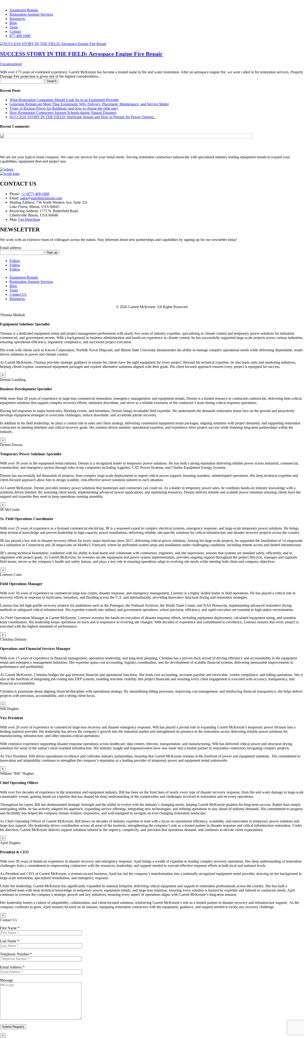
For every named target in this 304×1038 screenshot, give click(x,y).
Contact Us (18, 294)
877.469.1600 (20, 36)
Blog (13, 23)
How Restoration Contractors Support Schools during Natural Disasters (63, 113)
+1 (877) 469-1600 (35, 194)
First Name (9, 928)
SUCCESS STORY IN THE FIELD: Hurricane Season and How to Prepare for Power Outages (83, 117)
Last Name (9, 941)
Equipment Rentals (24, 10)
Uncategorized (11, 64)
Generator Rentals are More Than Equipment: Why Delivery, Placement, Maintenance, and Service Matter (89, 104)
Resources (17, 19)
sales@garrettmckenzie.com (41, 198)
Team (14, 27)
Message (6, 980)
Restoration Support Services (31, 14)
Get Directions (29, 219)
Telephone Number (16, 954)
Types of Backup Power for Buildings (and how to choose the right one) (64, 108)
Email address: (11, 248)
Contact (15, 31)
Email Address (12, 967)
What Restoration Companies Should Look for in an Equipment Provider (64, 100)
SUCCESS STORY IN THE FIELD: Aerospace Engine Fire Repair (81, 54)
